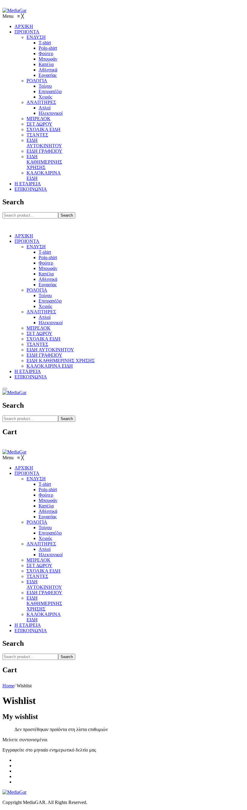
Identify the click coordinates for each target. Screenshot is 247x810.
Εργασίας (48, 284)
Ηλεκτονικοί (51, 322)
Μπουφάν (48, 268)
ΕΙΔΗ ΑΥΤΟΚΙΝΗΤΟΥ (50, 349)
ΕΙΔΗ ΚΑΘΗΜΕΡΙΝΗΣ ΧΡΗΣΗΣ (61, 360)
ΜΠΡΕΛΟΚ (39, 328)
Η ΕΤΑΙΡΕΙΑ (27, 371)
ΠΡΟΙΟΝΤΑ (26, 241)
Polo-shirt (48, 257)
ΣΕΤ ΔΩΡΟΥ (39, 333)
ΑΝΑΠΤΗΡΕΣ (41, 311)
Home (8, 685)
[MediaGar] (14, 10)
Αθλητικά (48, 279)
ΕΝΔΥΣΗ (36, 246)
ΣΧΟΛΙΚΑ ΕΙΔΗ (44, 338)
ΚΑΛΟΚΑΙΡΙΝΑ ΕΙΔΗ (50, 366)
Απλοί (45, 317)
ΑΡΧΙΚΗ (23, 235)
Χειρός (45, 306)
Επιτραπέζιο (50, 300)
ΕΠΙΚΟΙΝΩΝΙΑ (30, 376)
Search (67, 215)
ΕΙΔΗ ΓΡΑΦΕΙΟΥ (44, 355)
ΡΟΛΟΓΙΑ (37, 290)
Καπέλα (46, 273)
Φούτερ (46, 262)
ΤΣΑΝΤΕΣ (37, 344)
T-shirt (45, 252)
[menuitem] (23, 26)
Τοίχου (45, 295)
